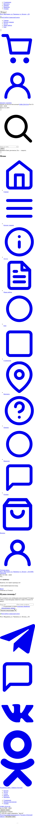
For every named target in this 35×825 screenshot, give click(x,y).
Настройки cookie (10, 816)
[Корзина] (17, 65)
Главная (6, 20)
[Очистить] (17, 147)
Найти (2, 148)
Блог (5, 27)
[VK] (17, 729)
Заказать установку (6, 103)
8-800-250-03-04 (24, 104)
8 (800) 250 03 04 (5, 806)
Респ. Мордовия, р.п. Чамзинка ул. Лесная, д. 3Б (15, 14)
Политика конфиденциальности (10, 815)
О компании (7, 2)
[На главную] (10, 17)
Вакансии (7, 7)
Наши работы (8, 25)
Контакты (7, 4)
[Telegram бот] (17, 694)
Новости (6, 795)
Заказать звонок (5, 810)
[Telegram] (17, 658)
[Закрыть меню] (0, 152)
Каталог (6, 790)
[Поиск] (0, 30)
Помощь (6, 5)
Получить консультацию (7, 610)
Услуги (6, 23)
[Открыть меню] (0, 16)
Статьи (6, 794)
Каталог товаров (9, 22)
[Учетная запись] (17, 101)
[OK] (17, 786)
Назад (2, 589)
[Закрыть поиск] (0, 109)
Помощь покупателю (10, 802)
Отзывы (6, 8)
